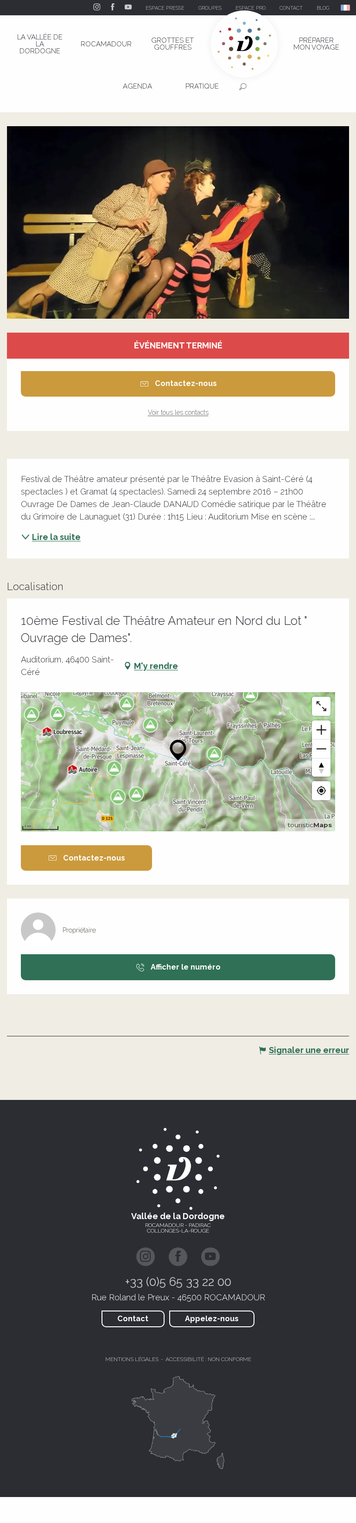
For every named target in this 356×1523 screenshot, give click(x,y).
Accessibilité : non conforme (208, 1359)
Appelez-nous (212, 1318)
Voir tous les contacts (178, 412)
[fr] (346, 7)
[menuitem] (39, 44)
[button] (346, 7)
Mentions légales (132, 1359)
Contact (132, 1318)
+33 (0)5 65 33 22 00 (178, 1282)
